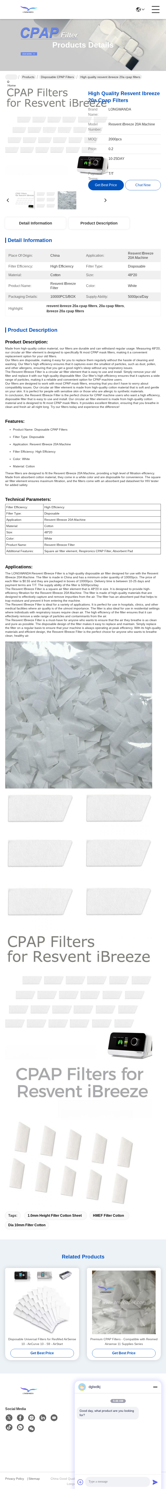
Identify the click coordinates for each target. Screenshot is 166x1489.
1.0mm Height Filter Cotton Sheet (55, 1215)
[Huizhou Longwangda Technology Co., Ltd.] (29, 9)
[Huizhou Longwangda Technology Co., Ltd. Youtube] (54, 1417)
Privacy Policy (14, 1478)
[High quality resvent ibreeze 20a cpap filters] (56, 136)
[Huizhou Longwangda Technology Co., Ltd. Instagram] (31, 1417)
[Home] (29, 1390)
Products (28, 77)
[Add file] (80, 1482)
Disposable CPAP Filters (57, 77)
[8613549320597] (20, 1427)
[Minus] (155, 1387)
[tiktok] (9, 1427)
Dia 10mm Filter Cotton (27, 1225)
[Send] (155, 1482)
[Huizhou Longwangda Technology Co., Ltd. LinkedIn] (43, 1417)
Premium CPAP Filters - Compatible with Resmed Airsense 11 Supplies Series (124, 1341)
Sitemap (34, 1478)
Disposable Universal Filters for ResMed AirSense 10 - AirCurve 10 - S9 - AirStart (42, 1341)
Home (11, 77)
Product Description (99, 223)
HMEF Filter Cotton (108, 1215)
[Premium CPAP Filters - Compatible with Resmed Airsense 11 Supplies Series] (123, 1302)
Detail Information (35, 223)
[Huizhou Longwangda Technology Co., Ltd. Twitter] (9, 1417)
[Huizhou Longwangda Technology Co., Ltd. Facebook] (20, 1417)
